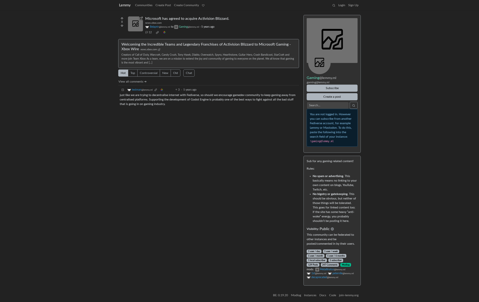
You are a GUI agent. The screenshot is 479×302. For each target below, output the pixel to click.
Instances (310, 295)
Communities (143, 5)
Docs (322, 295)
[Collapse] (123, 90)
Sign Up (353, 5)
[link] (157, 32)
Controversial (149, 73)
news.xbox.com (153, 23)
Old (175, 73)
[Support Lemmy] (203, 5)
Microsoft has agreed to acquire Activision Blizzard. (187, 19)
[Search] (334, 5)
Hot (123, 73)
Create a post (332, 96)
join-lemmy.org (349, 295)
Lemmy (125, 5)
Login (341, 5)
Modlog (346, 265)
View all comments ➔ (132, 81)
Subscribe (332, 88)
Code (332, 295)
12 (150, 32)
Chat (189, 73)
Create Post (163, 5)
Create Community (186, 5)
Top (132, 73)
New (165, 73)
